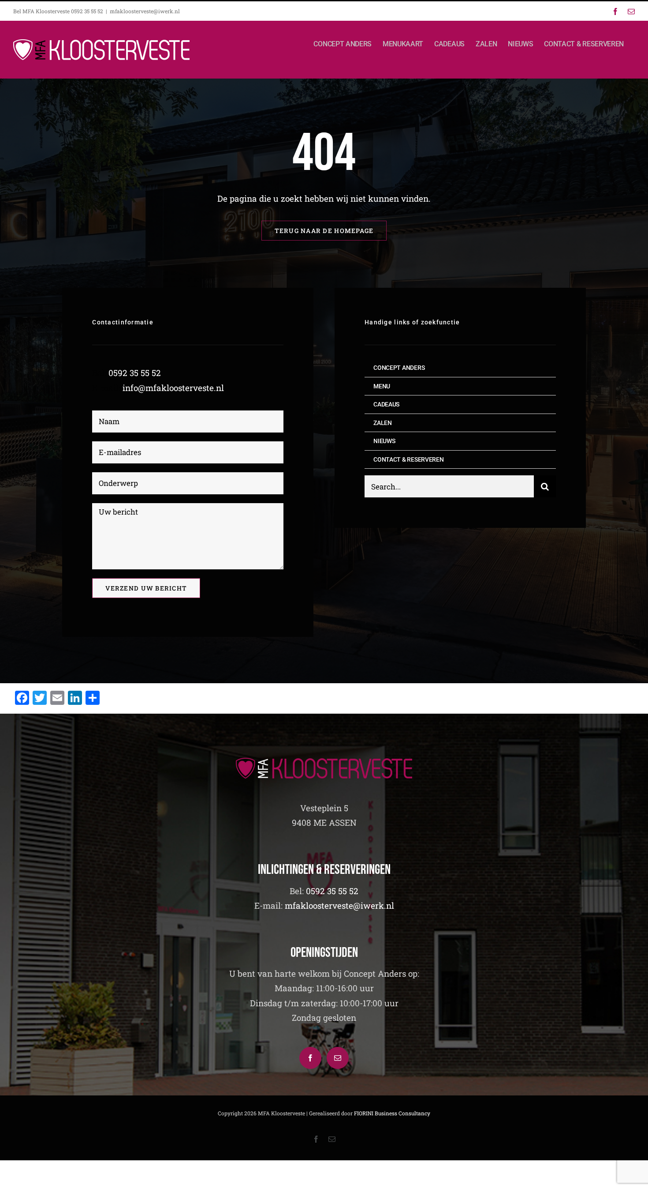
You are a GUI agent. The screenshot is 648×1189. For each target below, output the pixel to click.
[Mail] (338, 1058)
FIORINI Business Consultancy (392, 1113)
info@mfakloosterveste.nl (173, 387)
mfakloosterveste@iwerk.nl (145, 11)
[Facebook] (310, 1058)
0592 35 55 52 (134, 372)
